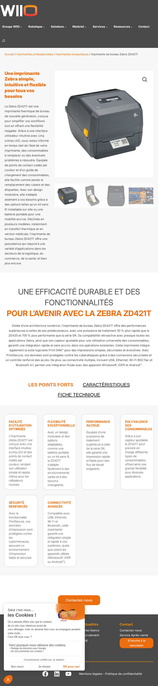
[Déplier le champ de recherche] (3, 40)
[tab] (51, 385)
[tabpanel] (79, 490)
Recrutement (90, 635)
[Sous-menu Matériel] (86, 27)
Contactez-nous (79, 600)
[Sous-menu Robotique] (44, 27)
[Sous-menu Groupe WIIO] (21, 27)
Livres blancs (90, 630)
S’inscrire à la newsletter (136, 643)
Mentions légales (90, 674)
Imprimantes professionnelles (34, 54)
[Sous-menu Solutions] (65, 27)
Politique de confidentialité (123, 674)
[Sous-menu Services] (107, 27)
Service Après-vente (134, 635)
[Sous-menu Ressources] (131, 27)
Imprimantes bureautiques (71, 54)
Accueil (9, 54)
